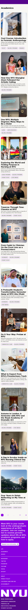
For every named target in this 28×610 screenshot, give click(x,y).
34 (20, 515)
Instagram (4, 558)
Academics (4, 551)
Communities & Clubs (7, 344)
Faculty (4, 48)
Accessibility (5, 584)
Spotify (3, 571)
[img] (14, 24)
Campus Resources (11, 130)
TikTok (3, 569)
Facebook (4, 564)
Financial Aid (5, 603)
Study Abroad (14, 177)
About (3, 576)
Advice (3, 554)
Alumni (3, 130)
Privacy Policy (5, 579)
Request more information (9, 544)
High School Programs (8, 605)
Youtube (3, 566)
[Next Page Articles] (26, 515)
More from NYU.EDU (7, 599)
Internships (5, 257)
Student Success (6, 608)
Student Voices (5, 177)
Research (22, 48)
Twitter (3, 561)
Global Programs (6, 174)
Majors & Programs (12, 48)
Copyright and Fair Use (8, 581)
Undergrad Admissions (8, 601)
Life (2, 549)
